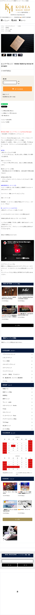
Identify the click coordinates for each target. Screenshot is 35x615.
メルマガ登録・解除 (14, 605)
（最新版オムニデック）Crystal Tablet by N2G (10, 510)
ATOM (23, 605)
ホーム (2, 26)
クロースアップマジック (11, 26)
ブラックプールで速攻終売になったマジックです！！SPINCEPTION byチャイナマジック (9, 316)
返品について (6, 94)
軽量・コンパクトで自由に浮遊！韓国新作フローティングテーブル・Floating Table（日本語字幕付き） (25, 492)
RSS (20, 605)
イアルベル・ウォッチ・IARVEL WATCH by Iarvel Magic (9, 298)
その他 (19, 26)
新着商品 (7, 27)
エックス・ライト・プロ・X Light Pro (10, 492)
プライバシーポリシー (23, 604)
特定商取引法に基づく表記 (9, 96)
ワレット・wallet (9, 29)
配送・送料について (20, 602)
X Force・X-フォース (25, 509)
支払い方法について (11, 602)
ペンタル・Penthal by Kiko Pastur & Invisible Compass (25, 298)
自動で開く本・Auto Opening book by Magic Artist (25, 314)
